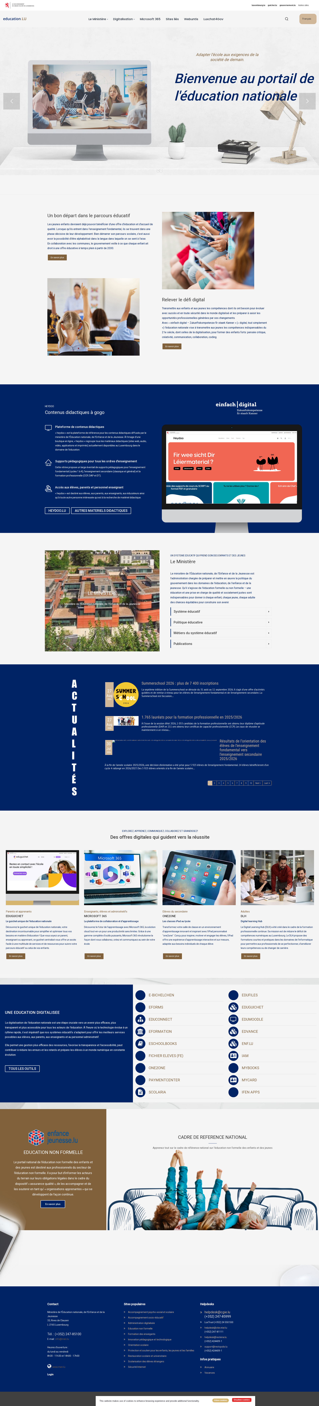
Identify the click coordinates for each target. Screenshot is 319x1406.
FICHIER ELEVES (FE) (166, 1056)
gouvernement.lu (288, 5)
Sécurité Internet (137, 1367)
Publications (183, 644)
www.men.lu (58, 1367)
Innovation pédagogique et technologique (149, 1339)
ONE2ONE (169, 916)
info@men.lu (62, 1339)
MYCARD (249, 1080)
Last (266, 783)
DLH (243, 916)
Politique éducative (188, 622)
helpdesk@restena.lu (216, 1337)
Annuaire (209, 1367)
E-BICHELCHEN (161, 995)
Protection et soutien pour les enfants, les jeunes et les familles (161, 1350)
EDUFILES (250, 995)
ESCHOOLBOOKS (163, 1044)
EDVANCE (250, 1031)
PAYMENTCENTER (164, 1080)
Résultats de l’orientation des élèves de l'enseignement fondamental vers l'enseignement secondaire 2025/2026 (243, 750)
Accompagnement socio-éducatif (145, 1317)
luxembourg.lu (258, 5)
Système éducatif (187, 612)
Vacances (210, 1372)
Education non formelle (140, 1328)
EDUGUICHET (14, 916)
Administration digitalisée (141, 1323)
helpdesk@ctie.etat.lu (216, 1327)
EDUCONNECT (160, 1019)
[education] (14, 19)
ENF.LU (247, 1044)
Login (50, 1374)
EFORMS (156, 1007)
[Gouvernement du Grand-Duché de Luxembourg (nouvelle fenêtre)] (20, 5)
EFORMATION (160, 1031)
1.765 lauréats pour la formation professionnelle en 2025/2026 (192, 717)
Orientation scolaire (138, 1345)
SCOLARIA (157, 1092)
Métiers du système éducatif (195, 633)
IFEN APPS (251, 1092)
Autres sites (303, 5)
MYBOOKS (250, 1068)
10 (251, 783)
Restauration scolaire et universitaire (147, 1356)
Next (257, 783)
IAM (245, 1056)
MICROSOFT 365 (95, 916)
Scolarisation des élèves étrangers (146, 1361)
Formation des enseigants (141, 1334)
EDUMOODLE (252, 1019)
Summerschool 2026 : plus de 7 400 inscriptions (180, 683)
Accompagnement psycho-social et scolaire (151, 1312)
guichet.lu (272, 5)
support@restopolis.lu (216, 1346)
